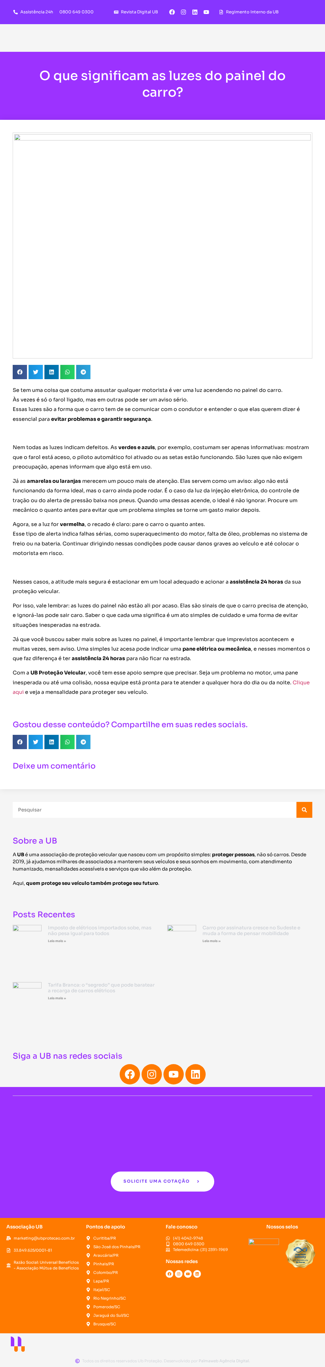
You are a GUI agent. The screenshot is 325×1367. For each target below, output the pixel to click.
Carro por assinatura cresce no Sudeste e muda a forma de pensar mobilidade (251, 930)
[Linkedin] (195, 12)
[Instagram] (183, 12)
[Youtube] (206, 12)
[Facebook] (172, 12)
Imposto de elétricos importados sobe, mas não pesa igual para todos (99, 930)
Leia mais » (57, 941)
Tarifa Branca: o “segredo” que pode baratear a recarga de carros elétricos (101, 988)
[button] (20, 372)
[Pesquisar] (304, 810)
